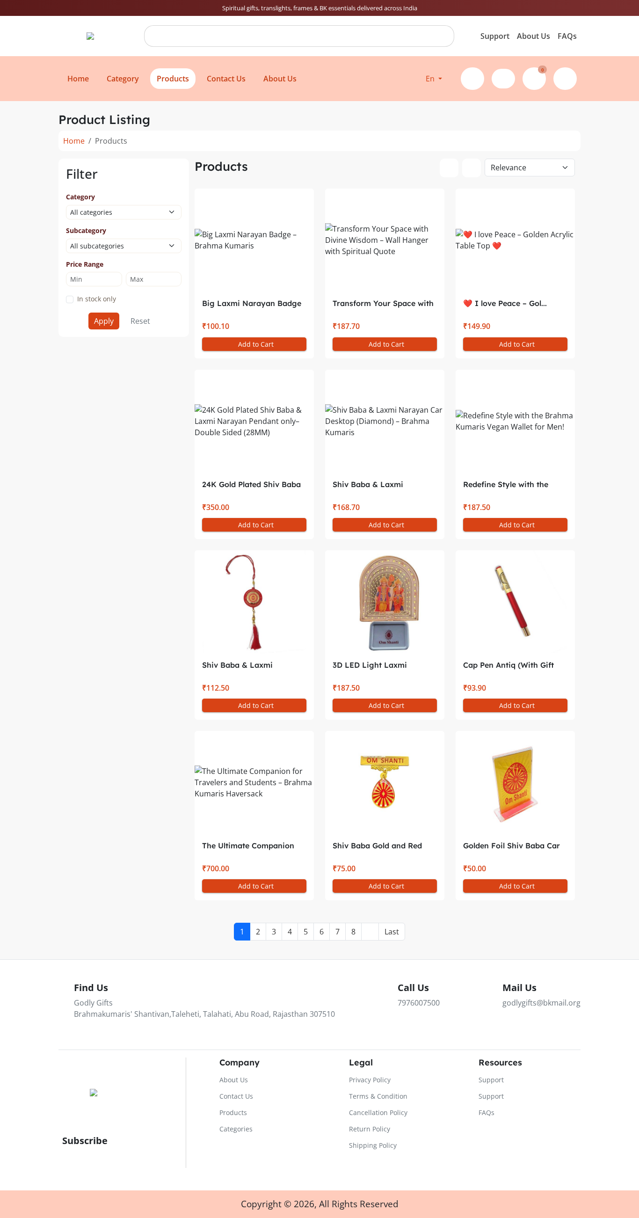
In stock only (96, 298)
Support (494, 36)
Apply (104, 321)
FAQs (567, 36)
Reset (140, 321)
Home (74, 141)
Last (392, 931)
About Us (533, 36)
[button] (434, 78)
